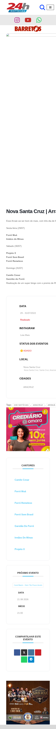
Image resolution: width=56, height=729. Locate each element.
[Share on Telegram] (31, 659)
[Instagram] (17, 20)
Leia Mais (25, 335)
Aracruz (38, 405)
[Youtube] (28, 20)
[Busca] (42, 7)
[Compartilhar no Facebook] (17, 652)
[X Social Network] (24, 652)
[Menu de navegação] (50, 7)
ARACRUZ (28, 387)
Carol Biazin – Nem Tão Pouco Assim (28, 585)
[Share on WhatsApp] (24, 659)
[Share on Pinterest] (38, 652)
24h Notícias (21, 405)
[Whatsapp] (39, 20)
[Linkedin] (31, 652)
